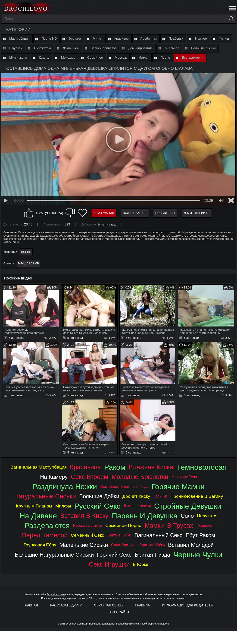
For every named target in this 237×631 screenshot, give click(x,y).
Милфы (63, 506)
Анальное (172, 48)
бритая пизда (152, 555)
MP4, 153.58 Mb (28, 263)
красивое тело (184, 477)
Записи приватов (103, 48)
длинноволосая (137, 506)
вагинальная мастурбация (38, 467)
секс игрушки (109, 564)
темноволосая (202, 467)
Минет (98, 38)
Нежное (201, 38)
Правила (142, 605)
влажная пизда (134, 486)
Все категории (192, 57)
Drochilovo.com (56, 594)
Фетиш (224, 38)
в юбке (140, 564)
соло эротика (123, 545)
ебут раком (200, 535)
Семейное (95, 57)
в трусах (180, 525)
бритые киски (119, 535)
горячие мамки (178, 486)
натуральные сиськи (45, 496)
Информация (104, 213)
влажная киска (151, 467)
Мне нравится (28, 213)
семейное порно (123, 525)
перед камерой (45, 535)
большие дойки (99, 496)
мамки (154, 525)
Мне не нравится (70, 213)
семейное (109, 486)
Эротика (75, 38)
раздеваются (47, 525)
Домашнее (71, 48)
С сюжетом (42, 48)
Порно (165, 57)
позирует (204, 525)
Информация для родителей (188, 605)
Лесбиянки (148, 38)
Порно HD (49, 38)
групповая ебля (40, 544)
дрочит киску (136, 496)
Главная (30, 605)
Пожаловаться (135, 213)
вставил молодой (191, 545)
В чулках (15, 48)
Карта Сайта (118, 612)
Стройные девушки (187, 506)
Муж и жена (18, 57)
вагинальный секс (158, 535)
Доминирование (140, 48)
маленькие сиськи (83, 545)
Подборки (175, 38)
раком (114, 467)
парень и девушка (145, 516)
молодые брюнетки (140, 476)
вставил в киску (84, 515)
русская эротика (87, 525)
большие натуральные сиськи (54, 555)
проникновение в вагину (196, 496)
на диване (38, 516)
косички (160, 496)
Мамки (143, 57)
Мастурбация (19, 38)
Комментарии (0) (196, 213)
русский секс (97, 506)
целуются (207, 515)
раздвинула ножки (64, 486)
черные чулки (197, 554)
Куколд (44, 57)
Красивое (121, 38)
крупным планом (34, 506)
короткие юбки (152, 545)
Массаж (121, 57)
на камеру (54, 477)
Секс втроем (89, 476)
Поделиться (165, 213)
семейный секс (87, 535)
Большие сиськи (203, 48)
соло (187, 516)
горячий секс (114, 555)
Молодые (68, 57)
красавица (85, 467)
